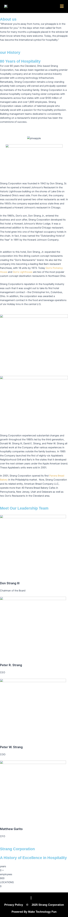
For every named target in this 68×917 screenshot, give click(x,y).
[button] (62, 6)
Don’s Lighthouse (22, 271)
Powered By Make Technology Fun (34, 911)
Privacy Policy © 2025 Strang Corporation (34, 904)
